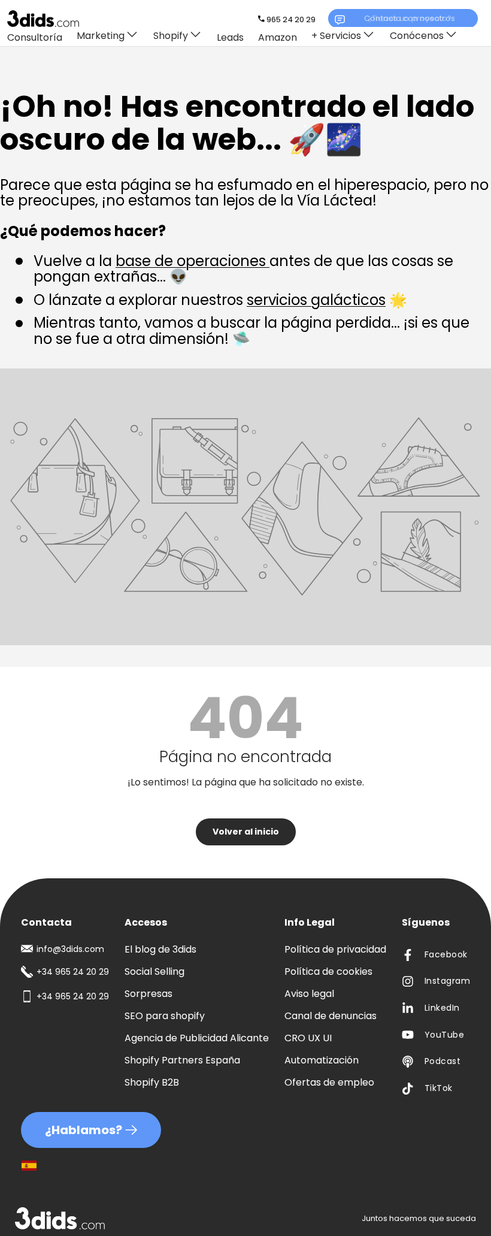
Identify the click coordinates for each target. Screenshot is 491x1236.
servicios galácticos (316, 300)
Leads (230, 37)
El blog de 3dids (160, 949)
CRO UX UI (308, 1038)
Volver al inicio (246, 832)
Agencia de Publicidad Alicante (197, 1038)
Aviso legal (309, 994)
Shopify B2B (152, 1082)
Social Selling (154, 971)
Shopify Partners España (182, 1060)
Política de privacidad (335, 949)
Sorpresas (148, 994)
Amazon (277, 37)
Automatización (321, 1060)
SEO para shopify (165, 1016)
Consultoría (34, 37)
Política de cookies (328, 971)
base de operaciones (192, 261)
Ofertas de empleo (329, 1082)
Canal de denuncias (330, 1016)
